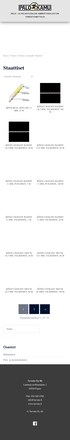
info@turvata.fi (35, 399)
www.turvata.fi (35, 403)
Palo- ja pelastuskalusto (15, 359)
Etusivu (6, 55)
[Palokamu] (35, 6)
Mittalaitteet (9, 354)
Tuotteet (14, 55)
